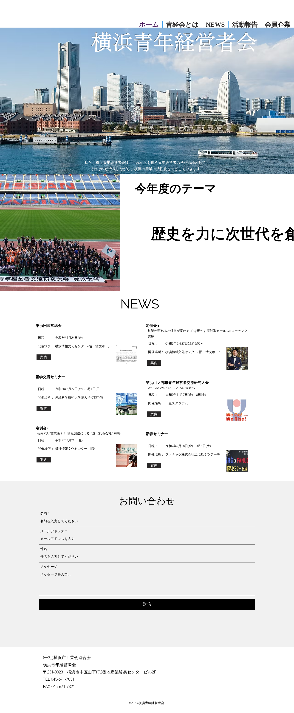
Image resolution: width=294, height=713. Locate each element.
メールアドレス (52, 531)
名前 (43, 513)
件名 (43, 548)
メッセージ (48, 566)
